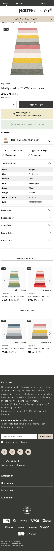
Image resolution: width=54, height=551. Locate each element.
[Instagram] (12, 452)
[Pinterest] (20, 452)
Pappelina (5, 83)
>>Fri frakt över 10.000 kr (26, 19)
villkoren (23, 442)
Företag (18, 3)
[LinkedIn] (28, 452)
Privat (6, 3)
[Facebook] (4, 452)
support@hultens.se (15, 465)
